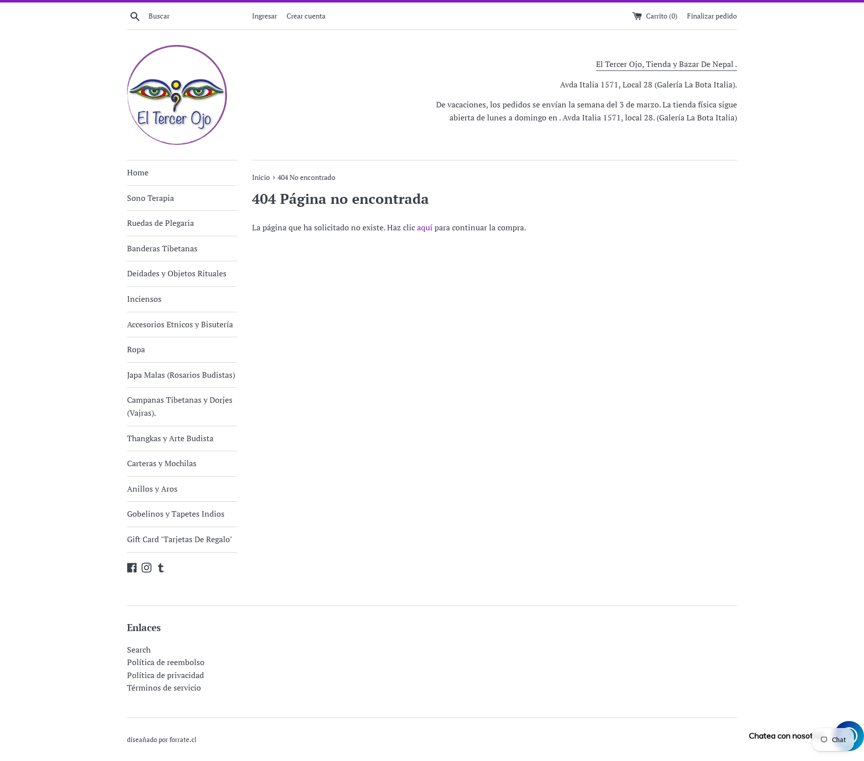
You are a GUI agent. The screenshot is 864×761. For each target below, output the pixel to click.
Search (138, 649)
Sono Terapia (150, 197)
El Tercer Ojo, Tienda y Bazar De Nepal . (666, 63)
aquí (424, 227)
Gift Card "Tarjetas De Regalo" (179, 539)
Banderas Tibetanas (162, 248)
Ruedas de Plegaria (160, 222)
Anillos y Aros (152, 488)
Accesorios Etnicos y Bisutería (180, 324)
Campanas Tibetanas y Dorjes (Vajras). (179, 406)
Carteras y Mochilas (161, 463)
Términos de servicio (164, 687)
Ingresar (264, 15)
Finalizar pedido (712, 15)
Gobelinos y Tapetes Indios (175, 513)
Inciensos (144, 298)
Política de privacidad (165, 675)
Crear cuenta (306, 15)
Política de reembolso (165, 662)
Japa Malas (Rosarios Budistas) (181, 374)
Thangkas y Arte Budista (170, 438)
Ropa (136, 349)
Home (137, 172)
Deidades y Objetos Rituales (176, 273)
